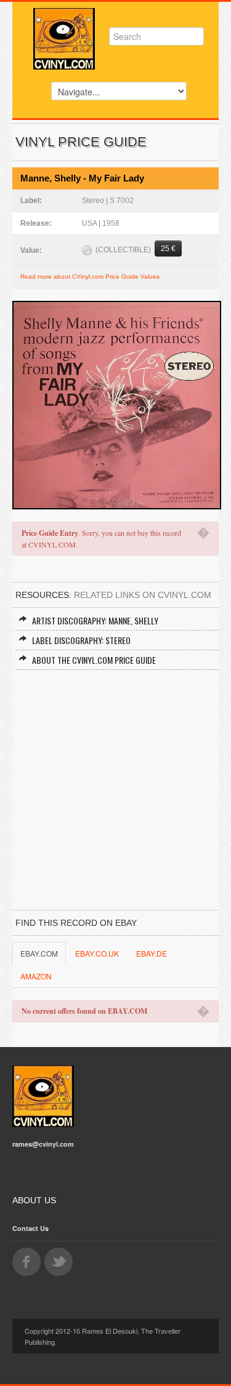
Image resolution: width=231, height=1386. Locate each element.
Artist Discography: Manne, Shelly (95, 620)
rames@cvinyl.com (43, 1144)
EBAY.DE (151, 953)
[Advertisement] (115, 791)
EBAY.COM (39, 953)
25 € (168, 248)
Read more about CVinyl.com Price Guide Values (90, 276)
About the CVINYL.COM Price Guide (94, 659)
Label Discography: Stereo (81, 640)
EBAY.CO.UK (97, 953)
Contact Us (30, 1228)
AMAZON (36, 976)
